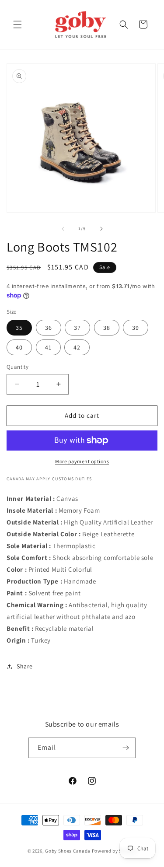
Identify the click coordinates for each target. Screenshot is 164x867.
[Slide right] (101, 228)
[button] (17, 24)
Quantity (17, 367)
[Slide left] (63, 228)
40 (19, 347)
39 (135, 328)
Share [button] (25, 666)
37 (77, 328)
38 (106, 328)
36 (48, 328)
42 (76, 347)
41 (48, 347)
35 (19, 328)
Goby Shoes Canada (68, 851)
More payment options (82, 461)
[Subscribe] (125, 748)
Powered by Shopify (114, 851)
